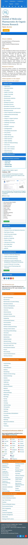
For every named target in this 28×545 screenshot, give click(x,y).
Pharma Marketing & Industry (9, 498)
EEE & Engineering (6, 508)
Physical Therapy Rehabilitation (19, 470)
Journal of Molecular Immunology (11, 264)
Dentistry (6, 369)
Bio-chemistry (7, 100)
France (13, 445)
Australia (6, 441)
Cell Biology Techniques (9, 122)
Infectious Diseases (8, 386)
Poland (21, 439)
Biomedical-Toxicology (9, 106)
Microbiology (7, 390)
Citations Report (7, 240)
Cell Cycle (6, 124)
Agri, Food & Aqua (6, 500)
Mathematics (7, 337)
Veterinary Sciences (8, 355)
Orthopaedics (7, 407)
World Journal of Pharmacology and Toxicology (12, 267)
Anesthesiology (7, 363)
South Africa (12, 452)
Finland (21, 443)
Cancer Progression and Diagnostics (12, 112)
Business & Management (9, 305)
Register (11, 3)
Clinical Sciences (7, 312)
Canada (14, 441)
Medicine (6, 388)
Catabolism (6, 116)
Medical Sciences (7, 339)
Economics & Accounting (9, 316)
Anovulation (7, 90)
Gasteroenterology (8, 375)
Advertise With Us (8, 236)
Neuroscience (5, 475)
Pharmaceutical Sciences (9, 347)
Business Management (7, 514)
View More (6, 221)
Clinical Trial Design (8, 152)
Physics (5, 349)
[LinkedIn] (23, 536)
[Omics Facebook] (6, 6)
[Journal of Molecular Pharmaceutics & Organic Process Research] (5, 12)
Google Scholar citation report (10, 170)
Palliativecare (18, 481)
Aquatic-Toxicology (8, 94)
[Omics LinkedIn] (12, 6)
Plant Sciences (7, 351)
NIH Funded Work (8, 244)
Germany (6, 445)
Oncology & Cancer (19, 463)
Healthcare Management (5, 472)
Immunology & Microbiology (10, 330)
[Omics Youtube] (21, 6)
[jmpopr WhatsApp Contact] (24, 6)
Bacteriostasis (7, 96)
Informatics (6, 332)
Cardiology (6, 365)
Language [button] (6, 30)
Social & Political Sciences (9, 353)
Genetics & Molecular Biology (10, 326)
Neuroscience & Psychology (10, 343)
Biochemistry (7, 299)
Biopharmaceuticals (8, 110)
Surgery (5, 423)
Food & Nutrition (7, 322)
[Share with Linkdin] (9, 278)
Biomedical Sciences (8, 104)
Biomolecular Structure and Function (12, 108)
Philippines (14, 458)
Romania (22, 451)
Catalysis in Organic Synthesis (11, 118)
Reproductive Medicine (9, 421)
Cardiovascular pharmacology (11, 114)
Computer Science (8, 314)
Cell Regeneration (8, 128)
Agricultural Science (8, 88)
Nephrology (6, 394)
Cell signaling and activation (10, 130)
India (13, 447)
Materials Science (7, 334)
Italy (5, 443)
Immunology (6, 384)
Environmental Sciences (9, 320)
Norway (22, 449)
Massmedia (5, 516)
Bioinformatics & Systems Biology (11, 301)
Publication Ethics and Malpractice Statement (14, 230)
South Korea (4, 454)
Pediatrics (6, 411)
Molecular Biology (8, 392)
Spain (13, 439)
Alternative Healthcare (7, 486)
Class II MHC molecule (9, 148)
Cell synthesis (7, 132)
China (13, 443)
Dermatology (6, 371)
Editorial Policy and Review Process (10, 533)
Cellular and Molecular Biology (11, 256)
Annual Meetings (13, 434)
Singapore (14, 449)
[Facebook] (18, 536)
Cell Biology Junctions (9, 120)
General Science (7, 324)
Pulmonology (7, 417)
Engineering (6, 318)
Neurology (6, 396)
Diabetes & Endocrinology (9, 373)
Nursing (5, 398)
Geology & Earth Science (9, 328)
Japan (5, 449)
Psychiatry (6, 415)
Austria (21, 441)
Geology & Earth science (8, 518)
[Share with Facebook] (4, 278)
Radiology (6, 419)
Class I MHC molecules (9, 146)
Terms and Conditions (7, 530)
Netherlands (5, 458)
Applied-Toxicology (8, 92)
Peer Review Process (9, 232)
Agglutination (7, 86)
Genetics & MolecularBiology (6, 482)
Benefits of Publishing (9, 238)
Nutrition (5, 400)
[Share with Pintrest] (11, 278)
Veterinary (4, 510)
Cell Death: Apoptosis (9, 126)
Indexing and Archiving (9, 242)
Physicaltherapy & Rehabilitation (11, 413)
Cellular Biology (7, 134)
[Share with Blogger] (13, 278)
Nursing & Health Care (9, 345)
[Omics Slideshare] (18, 6)
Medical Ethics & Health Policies (19, 478)
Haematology (7, 380)
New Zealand (12, 456)
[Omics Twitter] (9, 6)
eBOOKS (6, 248)
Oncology (6, 402)
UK (5, 447)
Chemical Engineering (8, 307)
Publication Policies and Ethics (11, 158)
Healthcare (6, 382)
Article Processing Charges (10, 234)
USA (5, 439)
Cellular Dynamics (8, 138)
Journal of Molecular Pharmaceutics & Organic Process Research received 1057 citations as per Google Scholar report (13, 175)
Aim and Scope (7, 228)
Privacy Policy (5, 531)
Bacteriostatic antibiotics (9, 98)
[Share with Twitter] (6, 278)
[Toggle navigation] (4, 33)
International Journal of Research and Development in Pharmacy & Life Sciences (13, 261)
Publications (12, 1)
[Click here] (3, 6)
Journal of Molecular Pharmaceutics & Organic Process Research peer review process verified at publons (14, 192)
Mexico (21, 447)
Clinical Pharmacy (8, 150)
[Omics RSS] (15, 6)
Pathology (6, 409)
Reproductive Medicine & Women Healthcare (19, 485)
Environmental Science (7, 506)
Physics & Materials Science (8, 504)
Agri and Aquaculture (8, 297)
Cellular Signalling (8, 140)
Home (6, 1)
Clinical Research (7, 367)
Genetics (6, 378)
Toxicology (6, 425)
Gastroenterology (6, 479)
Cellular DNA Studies (8, 136)
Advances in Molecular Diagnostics (12, 254)
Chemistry (6, 310)
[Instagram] (26, 536)
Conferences (20, 1)
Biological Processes (9, 102)
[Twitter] (20, 536)
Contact (17, 3)
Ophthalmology (7, 405)
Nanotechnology (7, 341)
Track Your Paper (8, 246)
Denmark (22, 445)
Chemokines (7, 144)
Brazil (5, 451)
